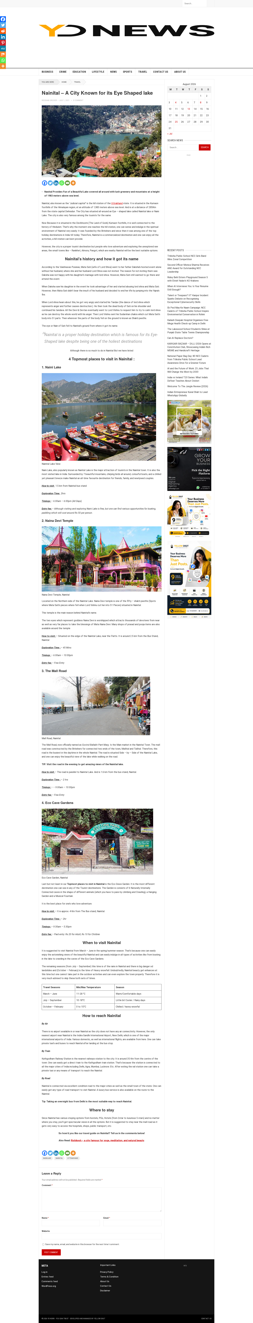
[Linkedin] (56, 183)
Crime (63, 71)
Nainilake (47, 1158)
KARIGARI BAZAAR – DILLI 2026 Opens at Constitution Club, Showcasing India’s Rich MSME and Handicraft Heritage (189, 347)
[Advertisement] (161, 47)
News (113, 71)
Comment (47, 1185)
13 (188, 109)
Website (46, 1231)
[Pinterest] (3, 43)
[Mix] (3, 54)
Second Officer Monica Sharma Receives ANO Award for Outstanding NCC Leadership (188, 268)
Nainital (59, 1158)
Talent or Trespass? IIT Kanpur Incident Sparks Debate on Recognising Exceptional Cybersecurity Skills (187, 298)
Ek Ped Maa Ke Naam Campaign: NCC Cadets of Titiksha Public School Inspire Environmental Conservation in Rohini (188, 311)
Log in (44, 1272)
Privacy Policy (106, 1272)
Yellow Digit (99, 1319)
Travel (142, 71)
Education (79, 71)
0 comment (78, 100)
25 (176, 121)
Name (45, 1218)
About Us (180, 71)
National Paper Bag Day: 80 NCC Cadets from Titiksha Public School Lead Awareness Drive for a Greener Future (187, 359)
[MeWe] (3, 48)
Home (64, 82)
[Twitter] (50, 183)
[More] (73, 183)
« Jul (169, 133)
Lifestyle (98, 71)
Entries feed (47, 1276)
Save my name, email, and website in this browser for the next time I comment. (82, 1244)
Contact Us (160, 71)
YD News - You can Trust (58, 1319)
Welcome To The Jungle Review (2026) (187, 386)
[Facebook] (44, 183)
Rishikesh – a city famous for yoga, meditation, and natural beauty (107, 1140)
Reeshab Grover (49, 100)
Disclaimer (105, 1290)
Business (47, 71)
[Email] (67, 183)
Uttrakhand (117, 203)
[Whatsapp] (61, 183)
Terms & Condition (109, 1276)
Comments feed (50, 1281)
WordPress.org (49, 1286)
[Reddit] (3, 31)
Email (106, 1218)
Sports (127, 71)
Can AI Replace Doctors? (180, 338)
